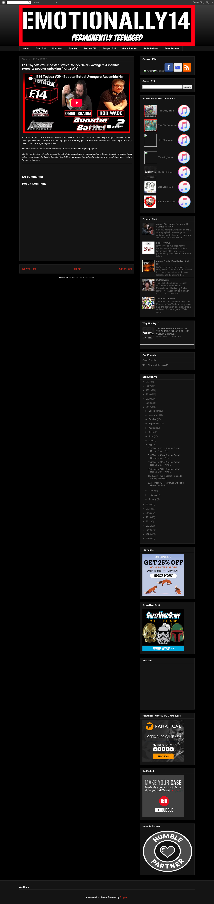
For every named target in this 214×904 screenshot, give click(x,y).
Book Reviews (172, 48)
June (151, 436)
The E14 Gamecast (167, 125)
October (153, 419)
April (151, 445)
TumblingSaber (165, 157)
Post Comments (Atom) (83, 277)
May (151, 440)
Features (73, 48)
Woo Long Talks (165, 187)
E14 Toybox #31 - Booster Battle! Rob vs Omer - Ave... (164, 449)
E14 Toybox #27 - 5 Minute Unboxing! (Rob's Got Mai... (166, 484)
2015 (148, 508)
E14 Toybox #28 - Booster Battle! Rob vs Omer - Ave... (164, 470)
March (152, 490)
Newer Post (29, 268)
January (153, 499)
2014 (148, 513)
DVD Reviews (151, 48)
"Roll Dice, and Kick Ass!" (155, 365)
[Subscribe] (184, 125)
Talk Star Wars (166, 140)
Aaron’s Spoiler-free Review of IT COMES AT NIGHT (172, 225)
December (154, 411)
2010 (148, 530)
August (152, 428)
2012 (148, 521)
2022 (148, 386)
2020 (148, 394)
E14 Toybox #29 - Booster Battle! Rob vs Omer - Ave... (164, 463)
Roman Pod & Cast (166, 201)
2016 (148, 504)
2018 (148, 403)
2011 (148, 526)
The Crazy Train (166, 110)
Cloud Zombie (149, 360)
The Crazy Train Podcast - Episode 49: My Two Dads (165, 477)
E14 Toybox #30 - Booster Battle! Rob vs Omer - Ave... (164, 456)
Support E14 (109, 48)
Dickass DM (90, 48)
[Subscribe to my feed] (150, 125)
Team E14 (41, 48)
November (154, 415)
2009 (148, 534)
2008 (148, 538)
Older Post (125, 268)
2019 (148, 399)
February (153, 495)
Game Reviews (130, 48)
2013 (148, 517)
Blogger (123, 897)
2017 (148, 407)
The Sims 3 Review (165, 298)
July (151, 432)
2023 (148, 381)
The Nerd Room (165, 172)
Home (26, 48)
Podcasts (57, 48)
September (154, 423)
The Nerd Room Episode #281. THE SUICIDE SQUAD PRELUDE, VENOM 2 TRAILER (173, 331)
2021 (148, 390)
